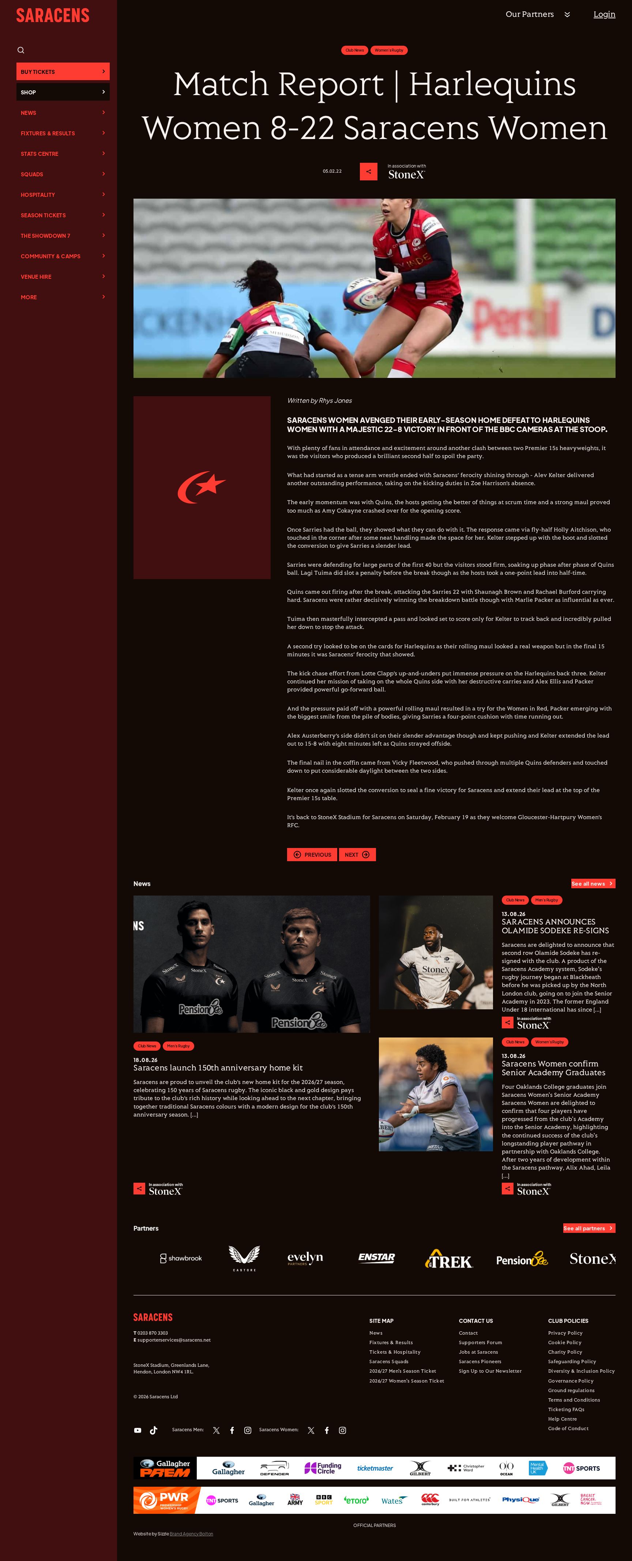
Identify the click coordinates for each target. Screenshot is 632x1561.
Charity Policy (565, 1352)
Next (351, 854)
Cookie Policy (565, 1343)
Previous (318, 854)
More (29, 297)
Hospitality (38, 194)
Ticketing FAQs (566, 1409)
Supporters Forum (481, 1343)
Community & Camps (51, 256)
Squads (32, 174)
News (28, 112)
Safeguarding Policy (572, 1362)
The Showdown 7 (45, 235)
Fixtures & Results (48, 133)
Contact (468, 1333)
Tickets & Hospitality (395, 1352)
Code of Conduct (568, 1428)
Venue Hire (36, 276)
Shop (28, 92)
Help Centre (562, 1419)
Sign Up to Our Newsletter (490, 1371)
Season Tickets (43, 215)
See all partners (584, 1228)
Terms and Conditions (574, 1400)
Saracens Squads (389, 1362)
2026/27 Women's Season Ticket (406, 1381)
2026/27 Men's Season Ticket (402, 1371)
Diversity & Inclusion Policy (581, 1371)
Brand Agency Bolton (191, 1533)
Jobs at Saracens (479, 1352)
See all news (588, 883)
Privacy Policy (565, 1333)
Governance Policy (571, 1381)
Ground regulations (571, 1390)
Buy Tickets (38, 71)
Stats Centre (39, 153)
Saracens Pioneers (480, 1362)
